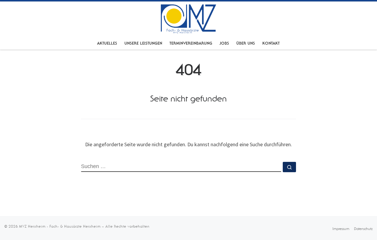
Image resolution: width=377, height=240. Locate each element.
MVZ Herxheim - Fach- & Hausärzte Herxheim (60, 226)
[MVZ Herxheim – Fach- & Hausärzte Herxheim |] (188, 18)
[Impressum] (341, 228)
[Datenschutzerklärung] (363, 228)
